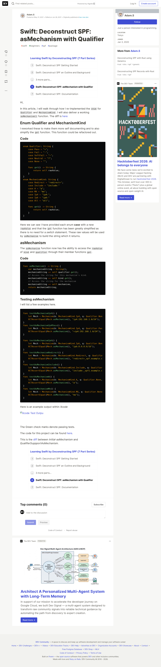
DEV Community (42, 642)
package (52, 46)
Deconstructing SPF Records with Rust (135, 73)
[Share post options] (6, 90)
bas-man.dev (84, 17)
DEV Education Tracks (59, 645)
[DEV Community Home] (5, 3)
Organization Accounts (107, 645)
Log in (133, 3)
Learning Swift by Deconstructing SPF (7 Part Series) (62, 58)
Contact (145, 645)
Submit (30, 522)
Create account (148, 3)
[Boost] (6, 81)
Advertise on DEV (88, 645)
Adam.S (30, 14)
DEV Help (75, 645)
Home (14, 645)
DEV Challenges (25, 645)
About (136, 645)
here (65, 116)
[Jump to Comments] (6, 63)
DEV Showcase (125, 645)
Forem (51, 656)
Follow (137, 22)
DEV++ (37, 645)
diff (35, 439)
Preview (44, 522)
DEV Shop (89, 649)
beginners (34, 46)
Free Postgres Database (72, 649)
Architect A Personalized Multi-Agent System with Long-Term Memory (63, 593)
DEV (90, 656)
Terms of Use (95, 653)
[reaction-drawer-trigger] (6, 53)
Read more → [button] (29, 620)
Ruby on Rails (75, 659)
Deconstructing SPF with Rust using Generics (134, 61)
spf (44, 46)
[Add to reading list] (6, 73)
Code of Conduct (55, 530)
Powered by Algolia (85, 4)
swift (24, 46)
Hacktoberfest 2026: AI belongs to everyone (134, 163)
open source (65, 656)
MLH (97, 649)
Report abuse (71, 530)
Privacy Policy (82, 653)
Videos (45, 645)
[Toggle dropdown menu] (110, 541)
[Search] (12, 3)
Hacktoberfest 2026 (146, 179)
